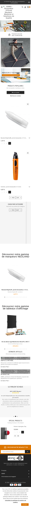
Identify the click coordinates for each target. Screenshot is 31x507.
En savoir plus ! (5, 366)
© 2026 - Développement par (13, 482)
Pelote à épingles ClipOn (21, 426)
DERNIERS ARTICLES (15, 352)
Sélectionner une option (10, 143)
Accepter (25, 504)
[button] (1, 26)
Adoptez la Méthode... (7, 360)
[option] (15, 26)
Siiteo (24, 482)
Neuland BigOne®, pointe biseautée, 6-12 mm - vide (16, 138)
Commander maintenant (15, 26)
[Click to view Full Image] (15, 358)
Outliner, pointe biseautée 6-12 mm (11, 186)
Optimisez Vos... (5, 374)
